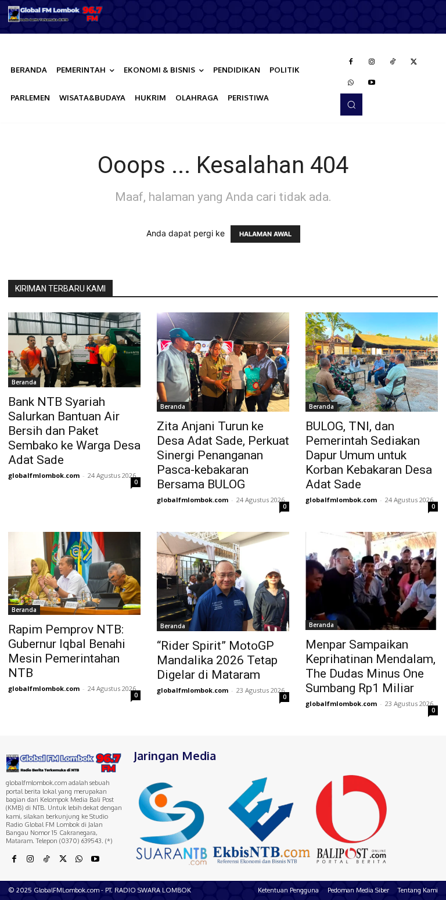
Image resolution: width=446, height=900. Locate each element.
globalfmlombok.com (44, 475)
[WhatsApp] (350, 83)
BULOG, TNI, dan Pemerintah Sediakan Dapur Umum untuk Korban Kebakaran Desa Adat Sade (368, 455)
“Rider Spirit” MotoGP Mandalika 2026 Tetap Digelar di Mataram (217, 660)
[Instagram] (371, 62)
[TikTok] (392, 62)
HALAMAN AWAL (265, 234)
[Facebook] (350, 62)
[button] (351, 104)
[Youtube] (371, 83)
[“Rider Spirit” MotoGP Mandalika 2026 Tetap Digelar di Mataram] (223, 581)
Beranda (24, 382)
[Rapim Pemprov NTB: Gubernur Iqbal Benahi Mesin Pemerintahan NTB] (74, 573)
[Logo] (55, 14)
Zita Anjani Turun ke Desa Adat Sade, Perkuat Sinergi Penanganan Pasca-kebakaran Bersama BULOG (223, 455)
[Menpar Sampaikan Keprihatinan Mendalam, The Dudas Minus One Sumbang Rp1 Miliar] (371, 581)
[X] (413, 62)
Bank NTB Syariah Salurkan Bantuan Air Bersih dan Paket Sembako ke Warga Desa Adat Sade (74, 431)
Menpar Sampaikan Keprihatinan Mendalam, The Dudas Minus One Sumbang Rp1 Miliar (370, 666)
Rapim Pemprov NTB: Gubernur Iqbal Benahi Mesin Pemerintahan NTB (66, 651)
